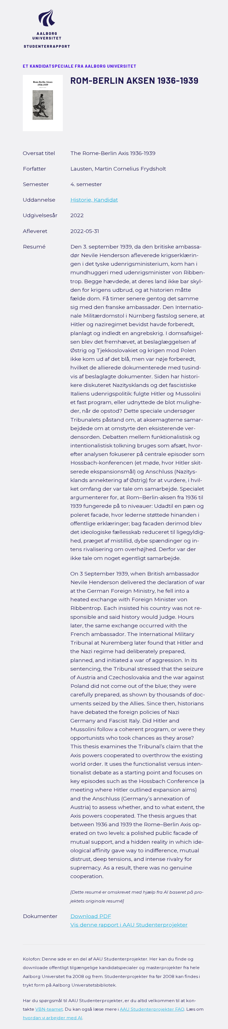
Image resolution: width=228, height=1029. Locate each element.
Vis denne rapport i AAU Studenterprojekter (129, 924)
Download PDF (90, 916)
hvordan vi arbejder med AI (52, 1017)
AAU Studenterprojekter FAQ (152, 1009)
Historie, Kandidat (94, 199)
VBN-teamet (49, 1009)
